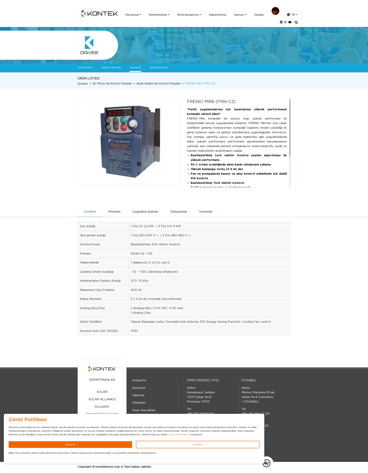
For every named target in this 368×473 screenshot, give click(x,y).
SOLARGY (102, 406)
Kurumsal (132, 14)
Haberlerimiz (217, 14)
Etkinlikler (139, 402)
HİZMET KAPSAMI (111, 67)
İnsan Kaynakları (144, 410)
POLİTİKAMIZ (85, 67)
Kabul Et (70, 444)
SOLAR (102, 391)
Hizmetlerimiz (158, 14)
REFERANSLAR (159, 67)
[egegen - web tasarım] (267, 463)
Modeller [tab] (114, 211)
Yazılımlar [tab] (206, 211)
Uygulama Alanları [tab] (145, 211)
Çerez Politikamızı (178, 434)
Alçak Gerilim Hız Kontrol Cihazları (158, 83)
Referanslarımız (188, 14)
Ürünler (83, 83)
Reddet (197, 444)
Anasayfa (139, 380)
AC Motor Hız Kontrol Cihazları (112, 83)
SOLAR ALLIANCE (102, 399)
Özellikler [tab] (90, 211)
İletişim (259, 14)
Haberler (138, 395)
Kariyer (239, 14)
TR (292, 14)
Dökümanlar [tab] (178, 211)
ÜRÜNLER (135, 67)
